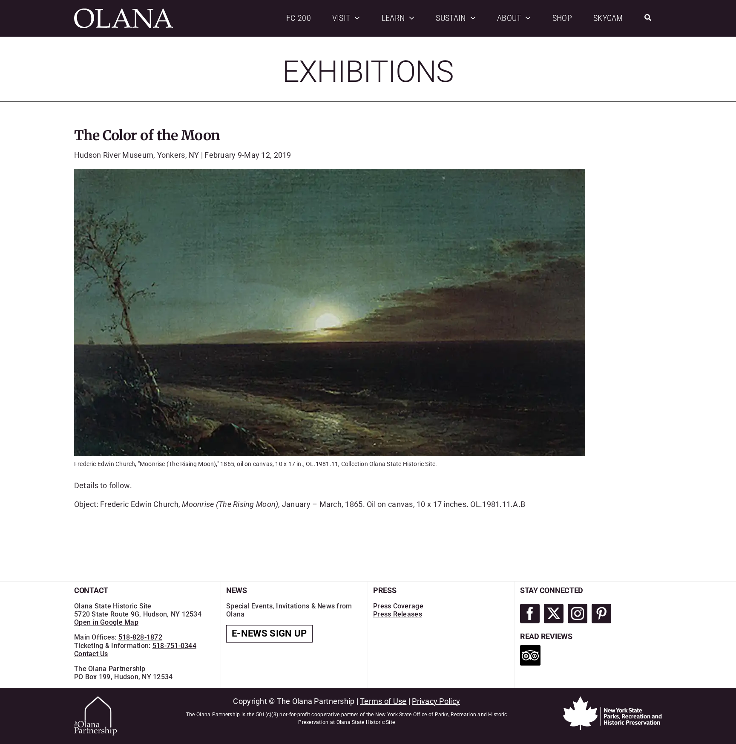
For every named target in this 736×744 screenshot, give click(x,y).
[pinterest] (601, 613)
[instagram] (577, 613)
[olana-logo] (123, 12)
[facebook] (530, 613)
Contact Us (91, 654)
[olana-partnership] (95, 699)
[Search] (648, 18)
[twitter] (554, 613)
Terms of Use (383, 701)
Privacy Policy (436, 701)
